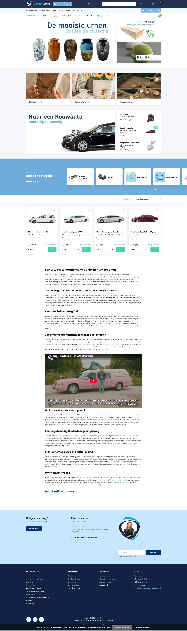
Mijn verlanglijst (73, 585)
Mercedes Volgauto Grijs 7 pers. (109, 232)
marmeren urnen (116, 480)
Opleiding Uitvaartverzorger (69, 466)
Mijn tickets (72, 582)
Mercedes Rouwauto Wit (38, 232)
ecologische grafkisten (111, 344)
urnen (90, 478)
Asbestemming (31, 10)
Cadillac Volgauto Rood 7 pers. (143, 232)
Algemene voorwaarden (34, 579)
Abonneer (153, 552)
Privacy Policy (30, 585)
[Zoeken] (133, 4)
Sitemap (29, 600)
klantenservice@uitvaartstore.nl (84, 537)
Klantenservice (93, 4)
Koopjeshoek (78, 10)
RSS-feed (100, 618)
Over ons (29, 576)
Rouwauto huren (65, 10)
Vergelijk (33, 245)
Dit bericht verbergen (122, 627)
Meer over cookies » (142, 627)
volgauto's (70, 347)
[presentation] (155, 189)
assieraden (125, 482)
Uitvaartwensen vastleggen (119, 284)
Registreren (72, 576)
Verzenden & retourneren (35, 591)
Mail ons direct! (34, 529)
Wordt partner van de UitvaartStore (38, 597)
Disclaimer (29, 582)
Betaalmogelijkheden (33, 588)
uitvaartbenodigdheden (128, 436)
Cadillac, (115, 347)
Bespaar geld (31, 181)
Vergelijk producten (75, 588)
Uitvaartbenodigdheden (48, 10)
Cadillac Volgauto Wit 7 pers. (74, 232)
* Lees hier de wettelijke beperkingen (128, 556)
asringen (68, 485)
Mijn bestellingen (74, 579)
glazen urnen (103, 480)
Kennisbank (30, 603)
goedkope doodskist (85, 344)
